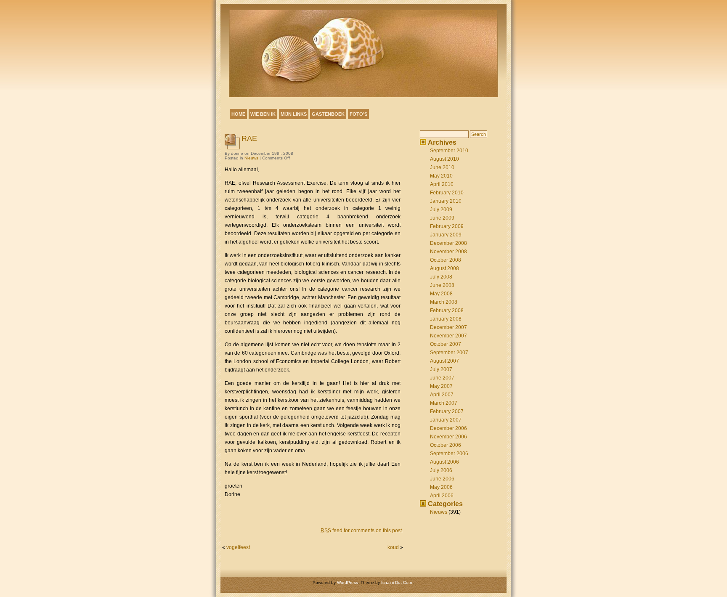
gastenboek (328, 114)
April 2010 (442, 184)
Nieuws (251, 158)
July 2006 (441, 470)
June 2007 (442, 378)
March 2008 (443, 302)
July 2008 (441, 277)
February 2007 (447, 411)
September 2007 (449, 353)
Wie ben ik (263, 114)
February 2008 (447, 310)
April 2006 (442, 496)
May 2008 (441, 294)
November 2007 (448, 336)
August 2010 (444, 159)
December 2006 (448, 428)
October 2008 (445, 260)
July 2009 (441, 209)
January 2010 (446, 201)
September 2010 (449, 151)
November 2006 (448, 437)
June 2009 (442, 218)
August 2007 (444, 361)
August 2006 (444, 462)
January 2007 (446, 420)
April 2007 (442, 395)
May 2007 (441, 386)
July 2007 (441, 369)
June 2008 (442, 285)
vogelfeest (238, 547)
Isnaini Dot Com (397, 582)
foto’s (358, 114)
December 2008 (448, 243)
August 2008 (444, 268)
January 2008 (446, 319)
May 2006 (441, 487)
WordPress (347, 582)
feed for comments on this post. (362, 530)
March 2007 (443, 403)
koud (393, 547)
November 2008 (448, 252)
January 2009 (446, 235)
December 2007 (448, 327)
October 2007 (445, 344)
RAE (249, 138)
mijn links (294, 114)
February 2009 (447, 226)
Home (238, 114)
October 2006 (445, 445)
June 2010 (442, 167)
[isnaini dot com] (363, 53)
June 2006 (442, 479)
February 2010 (447, 193)
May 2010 (441, 176)
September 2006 (449, 453)
